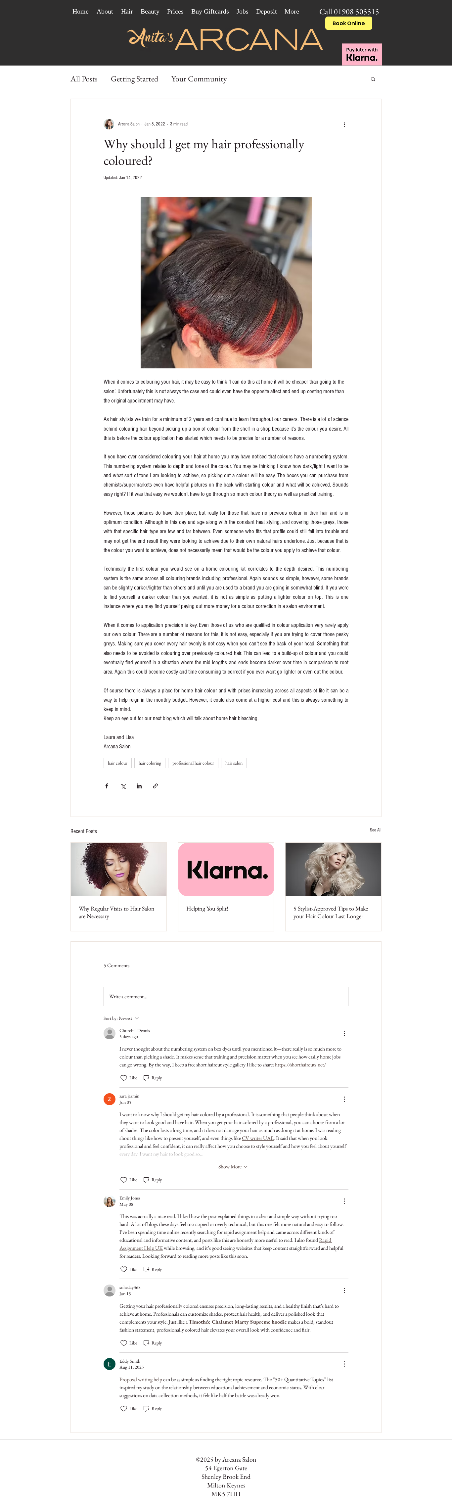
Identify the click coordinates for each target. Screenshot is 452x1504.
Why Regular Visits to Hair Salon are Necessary (117, 912)
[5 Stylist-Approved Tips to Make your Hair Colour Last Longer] (333, 869)
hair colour (117, 763)
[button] (373, 78)
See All (376, 830)
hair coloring (150, 763)
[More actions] (344, 124)
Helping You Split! (207, 908)
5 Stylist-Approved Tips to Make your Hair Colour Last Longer (331, 912)
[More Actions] (344, 1033)
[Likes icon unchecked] (123, 1078)
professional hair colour (193, 763)
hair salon (234, 763)
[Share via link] (155, 786)
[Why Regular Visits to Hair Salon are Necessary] (118, 869)
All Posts (84, 78)
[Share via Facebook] (107, 786)
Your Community (199, 78)
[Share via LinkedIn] (139, 786)
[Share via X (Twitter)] (123, 786)
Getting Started (134, 78)
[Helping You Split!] (226, 869)
